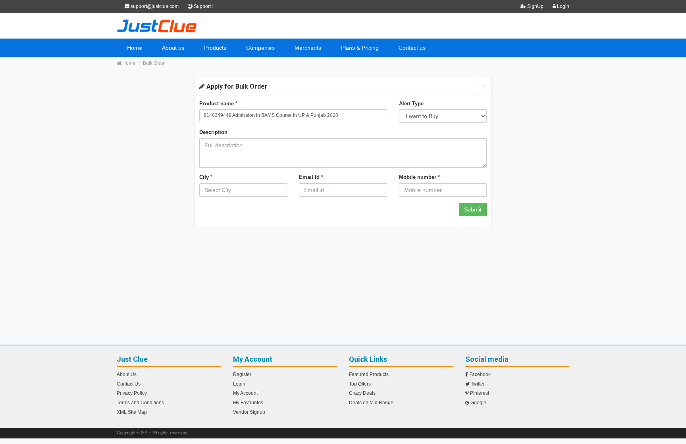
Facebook (479, 374)
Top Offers (360, 384)
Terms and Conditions (140, 402)
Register (242, 374)
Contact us (412, 48)
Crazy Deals (362, 393)
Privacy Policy (132, 393)
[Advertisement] (343, 289)
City (205, 177)
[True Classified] (188, 26)
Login (562, 6)
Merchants (308, 48)
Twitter (477, 384)
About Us (127, 374)
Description (213, 132)
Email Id (311, 177)
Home (134, 48)
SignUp (535, 6)
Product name (218, 104)
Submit (473, 209)
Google (477, 402)
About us (173, 48)
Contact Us (129, 384)
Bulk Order (154, 63)
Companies (260, 48)
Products (215, 48)
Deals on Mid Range (371, 402)
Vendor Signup (249, 412)
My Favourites (248, 402)
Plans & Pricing (360, 48)
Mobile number (419, 177)
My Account (245, 393)
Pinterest (479, 393)
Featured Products (369, 374)
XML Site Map (132, 412)
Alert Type (411, 104)
